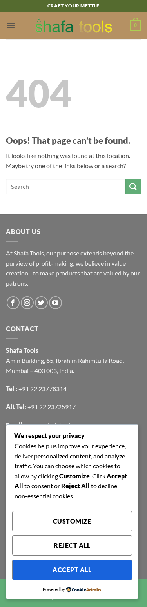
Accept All (72, 569)
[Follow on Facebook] (13, 302)
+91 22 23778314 (42, 388)
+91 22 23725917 (51, 406)
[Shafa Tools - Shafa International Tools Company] (73, 25)
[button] (10, 25)
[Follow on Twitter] (41, 302)
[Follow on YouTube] (55, 302)
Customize (72, 521)
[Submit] (133, 186)
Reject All (72, 545)
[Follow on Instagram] (27, 302)
